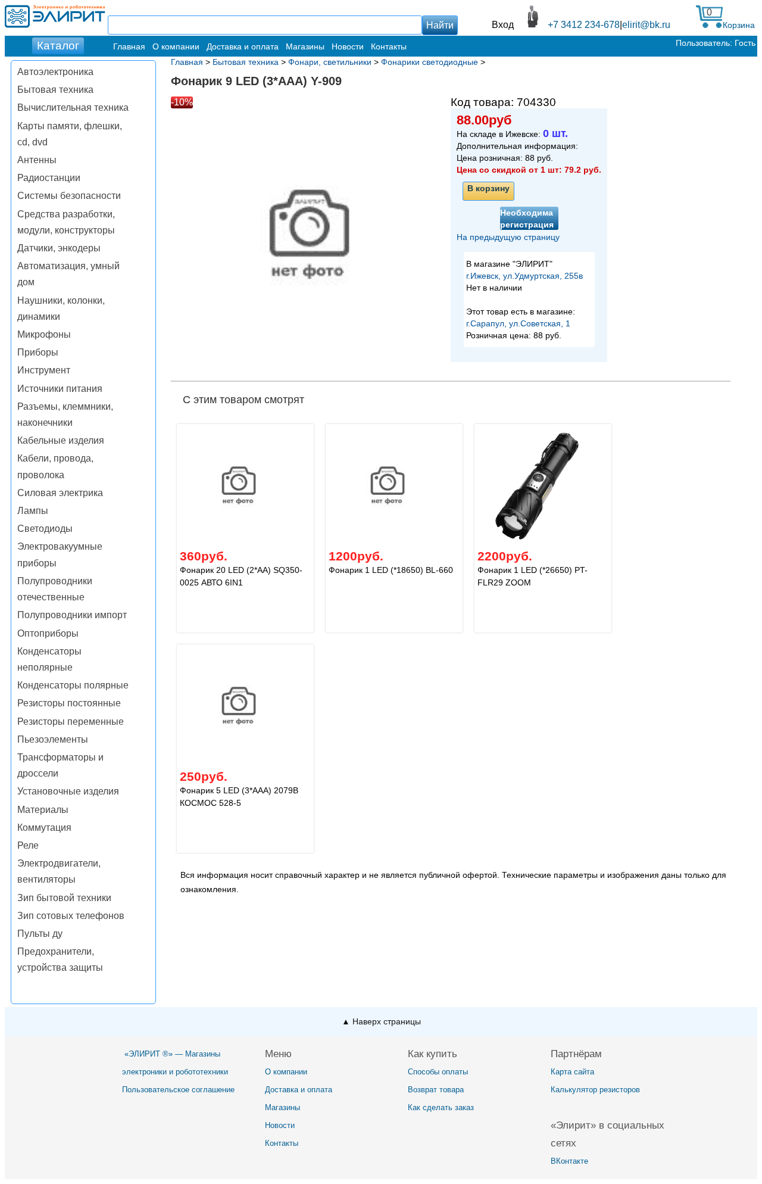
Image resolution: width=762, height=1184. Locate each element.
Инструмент (43, 370)
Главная (129, 46)
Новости (348, 46)
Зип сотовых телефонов (70, 916)
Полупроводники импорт (72, 615)
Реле (28, 845)
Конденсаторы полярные (73, 685)
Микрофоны (44, 334)
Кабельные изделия (60, 440)
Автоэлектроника (55, 72)
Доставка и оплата (243, 46)
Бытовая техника (55, 90)
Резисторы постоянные (69, 703)
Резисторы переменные (70, 721)
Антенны (37, 160)
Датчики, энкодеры (59, 248)
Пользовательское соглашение (178, 1089)
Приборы (37, 352)
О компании (175, 46)
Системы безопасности (69, 196)
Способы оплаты (438, 1071)
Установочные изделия (68, 791)
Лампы (32, 511)
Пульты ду (40, 933)
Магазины (305, 46)
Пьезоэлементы (52, 739)
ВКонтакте (569, 1161)
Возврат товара (436, 1089)
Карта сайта (572, 1071)
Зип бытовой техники (64, 898)
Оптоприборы (48, 633)
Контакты (389, 46)
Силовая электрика (60, 493)
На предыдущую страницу (508, 237)
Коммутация (44, 827)
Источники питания (59, 389)
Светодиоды (45, 529)
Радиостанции (48, 178)
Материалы (42, 810)
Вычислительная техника (73, 107)
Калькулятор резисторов (595, 1089)
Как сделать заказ (441, 1107)
